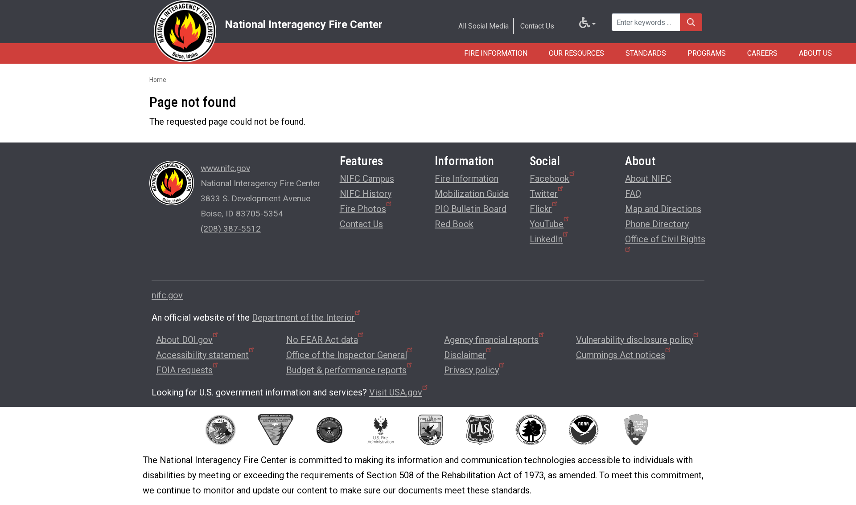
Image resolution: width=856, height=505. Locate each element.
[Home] (185, 31)
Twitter (544, 193)
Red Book (454, 224)
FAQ (633, 193)
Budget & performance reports (346, 370)
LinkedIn (546, 239)
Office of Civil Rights (665, 239)
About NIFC (648, 178)
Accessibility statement (202, 355)
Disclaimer (465, 355)
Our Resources (576, 53)
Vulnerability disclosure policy (634, 339)
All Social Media (483, 26)
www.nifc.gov (225, 168)
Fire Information (495, 53)
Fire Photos (363, 209)
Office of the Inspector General (346, 355)
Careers (762, 53)
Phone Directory (657, 224)
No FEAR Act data (322, 339)
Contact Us (537, 26)
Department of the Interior (303, 317)
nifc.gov (167, 295)
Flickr (541, 209)
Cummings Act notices (620, 355)
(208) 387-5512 (231, 229)
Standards (646, 53)
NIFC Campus (367, 178)
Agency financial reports (491, 339)
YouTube (547, 224)
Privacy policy (471, 370)
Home (157, 79)
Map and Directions (663, 209)
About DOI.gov (184, 339)
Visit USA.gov (395, 392)
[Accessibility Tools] (587, 24)
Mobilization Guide (472, 193)
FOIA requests (184, 370)
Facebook (549, 178)
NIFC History (365, 193)
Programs (706, 53)
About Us (815, 53)
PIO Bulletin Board (470, 209)
